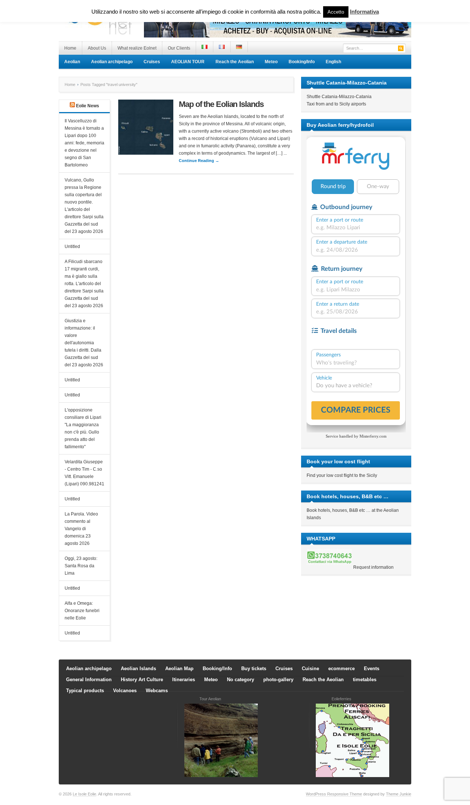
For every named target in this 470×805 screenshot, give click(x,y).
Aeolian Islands (138, 668)
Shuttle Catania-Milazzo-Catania (339, 96)
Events (371, 668)
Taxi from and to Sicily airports (336, 104)
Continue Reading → (199, 160)
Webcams (157, 690)
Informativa (364, 11)
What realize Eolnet (137, 48)
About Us (97, 48)
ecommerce (341, 668)
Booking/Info (302, 61)
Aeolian (72, 61)
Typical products (85, 690)
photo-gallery (278, 679)
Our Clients (179, 48)
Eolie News (87, 105)
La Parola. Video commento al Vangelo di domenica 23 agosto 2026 (81, 528)
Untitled (72, 246)
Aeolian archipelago (112, 61)
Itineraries (183, 679)
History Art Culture (142, 679)
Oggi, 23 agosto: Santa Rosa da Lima (81, 566)
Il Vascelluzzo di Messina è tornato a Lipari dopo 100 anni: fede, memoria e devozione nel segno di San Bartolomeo (84, 143)
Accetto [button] (336, 12)
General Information (89, 679)
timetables (364, 679)
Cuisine (310, 668)
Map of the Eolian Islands (221, 104)
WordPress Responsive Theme (334, 794)
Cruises (152, 61)
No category (240, 679)
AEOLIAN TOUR (188, 61)
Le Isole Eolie (84, 794)
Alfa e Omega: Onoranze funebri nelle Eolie (82, 611)
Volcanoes (125, 690)
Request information (373, 567)
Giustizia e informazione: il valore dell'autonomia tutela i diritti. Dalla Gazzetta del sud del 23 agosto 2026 (84, 342)
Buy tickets (253, 668)
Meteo (271, 61)
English (333, 61)
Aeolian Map (179, 668)
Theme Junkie (398, 794)
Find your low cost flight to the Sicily (342, 475)
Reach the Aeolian (235, 61)
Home (70, 48)
